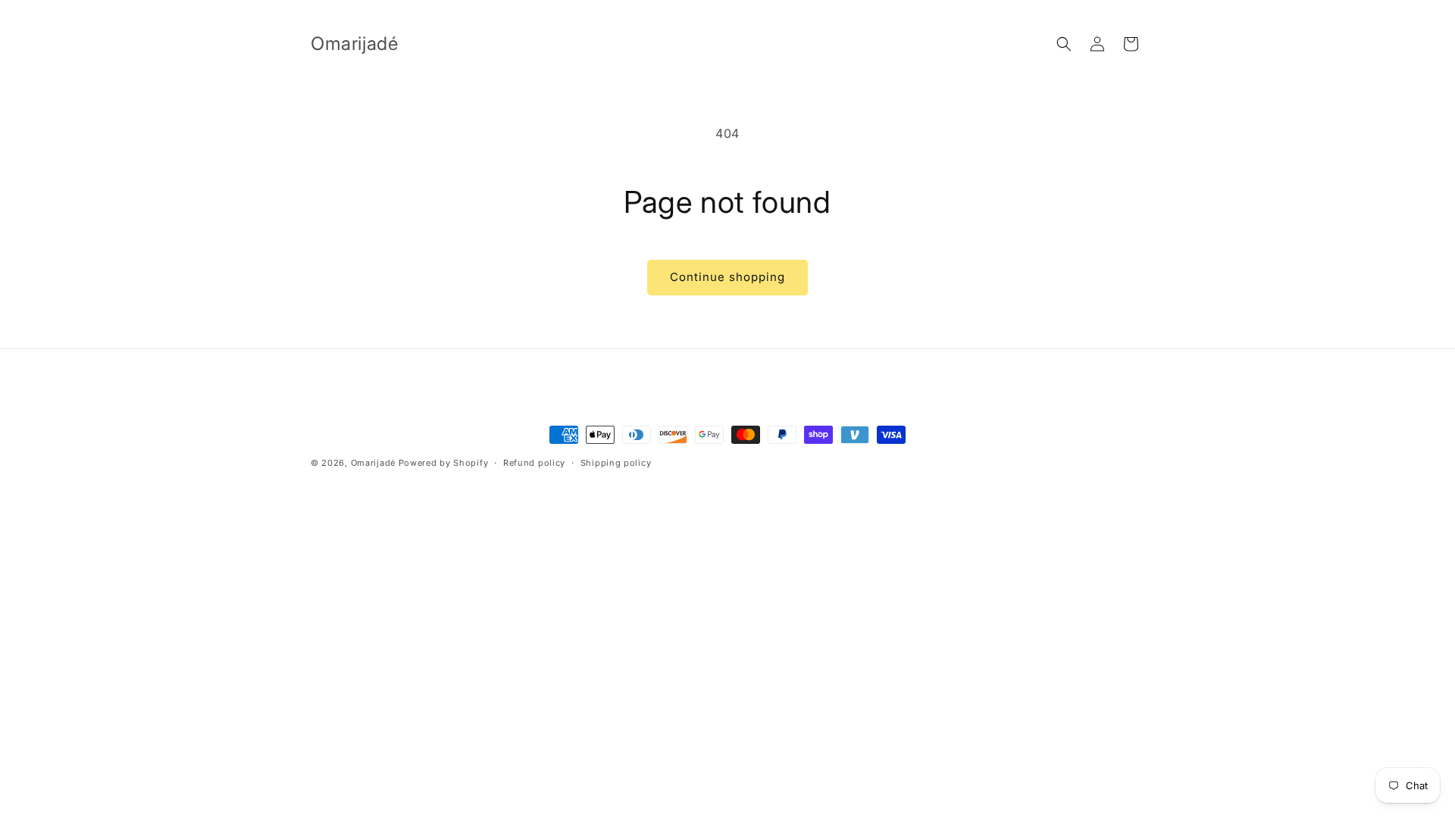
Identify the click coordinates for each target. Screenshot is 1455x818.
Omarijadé (375, 462)
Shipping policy (616, 462)
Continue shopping (727, 277)
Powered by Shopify (444, 462)
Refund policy (534, 462)
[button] (1064, 44)
